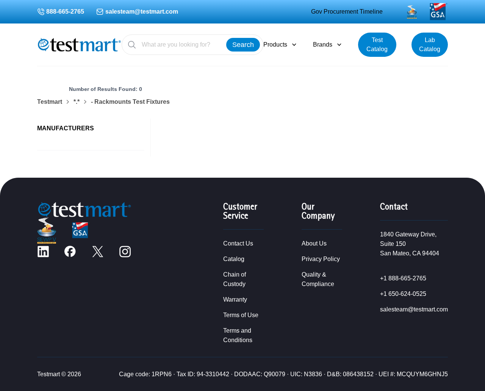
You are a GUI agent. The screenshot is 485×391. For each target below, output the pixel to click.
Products (275, 44)
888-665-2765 (65, 11)
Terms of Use (240, 315)
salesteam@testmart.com (141, 11)
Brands (322, 44)
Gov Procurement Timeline (347, 11)
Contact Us (238, 243)
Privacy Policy (321, 259)
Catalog (233, 259)
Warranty (235, 299)
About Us (314, 243)
